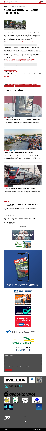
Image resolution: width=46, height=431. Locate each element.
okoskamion (31, 86)
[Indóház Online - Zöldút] (13, 1)
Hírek (9, 6)
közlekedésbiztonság (29, 84)
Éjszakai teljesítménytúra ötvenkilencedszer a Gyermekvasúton (17, 214)
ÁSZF (25, 416)
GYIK (25, 421)
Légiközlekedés (12, 150)
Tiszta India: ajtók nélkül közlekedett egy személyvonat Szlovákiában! (22, 119)
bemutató (12, 86)
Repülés (6, 150)
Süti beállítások (36, 429)
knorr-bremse (6, 86)
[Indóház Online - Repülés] (9, 1)
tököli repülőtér (37, 86)
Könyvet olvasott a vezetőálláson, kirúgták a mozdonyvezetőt (20, 188)
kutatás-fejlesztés (14, 84)
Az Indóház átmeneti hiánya (9, 222)
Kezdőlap (5, 6)
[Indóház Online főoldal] (17, 1)
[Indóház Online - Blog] (11, 1)
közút (9, 84)
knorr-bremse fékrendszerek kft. (21, 86)
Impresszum (26, 419)
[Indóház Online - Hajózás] (15, 1)
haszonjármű (21, 84)
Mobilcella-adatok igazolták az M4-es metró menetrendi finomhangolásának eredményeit (20, 209)
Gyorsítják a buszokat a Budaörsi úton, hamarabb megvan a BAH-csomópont (20, 218)
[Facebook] (40, 429)
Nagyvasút (10, 117)
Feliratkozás (8, 370)
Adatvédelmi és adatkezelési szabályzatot (15, 367)
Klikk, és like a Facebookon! (14, 71)
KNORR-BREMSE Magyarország (10, 70)
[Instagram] (41, 429)
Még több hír (23, 226)
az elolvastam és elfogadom (19, 367)
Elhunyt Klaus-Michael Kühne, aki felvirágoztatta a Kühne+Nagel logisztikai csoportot (22, 204)
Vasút (6, 117)
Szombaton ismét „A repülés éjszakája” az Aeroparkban (18, 152)
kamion (35, 84)
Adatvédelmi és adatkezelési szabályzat (33, 418)
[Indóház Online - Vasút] (7, 1)
